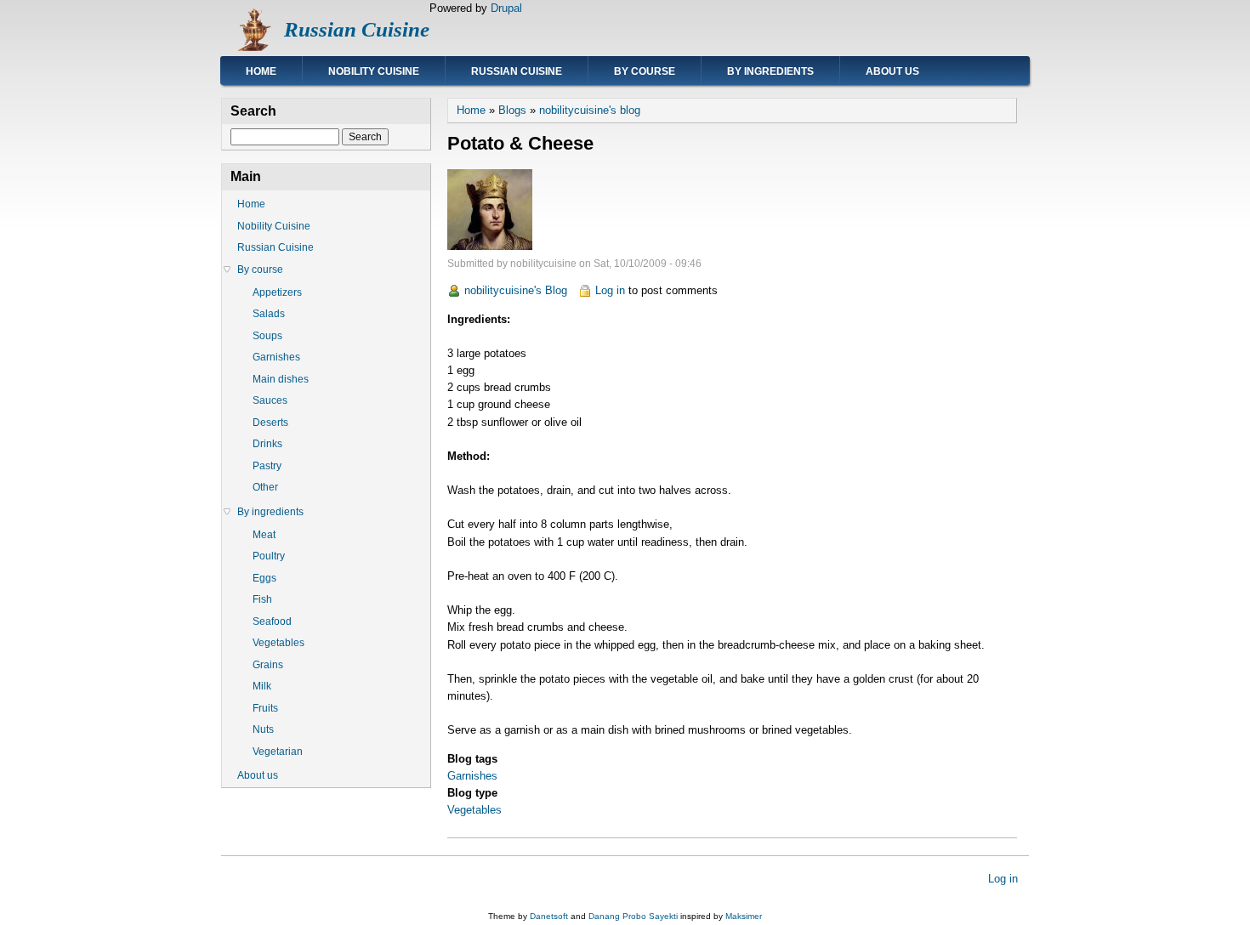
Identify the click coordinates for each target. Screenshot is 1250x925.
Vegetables (474, 809)
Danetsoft (549, 916)
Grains (268, 665)
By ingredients (770, 71)
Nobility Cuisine (373, 71)
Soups (267, 336)
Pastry (267, 466)
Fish (262, 599)
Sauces (270, 400)
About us (892, 71)
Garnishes (472, 775)
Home (261, 71)
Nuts (263, 729)
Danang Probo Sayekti (633, 916)
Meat (264, 535)
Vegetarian (278, 752)
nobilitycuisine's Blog (515, 290)
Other (265, 487)
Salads (269, 314)
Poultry (269, 556)
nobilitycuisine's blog (589, 110)
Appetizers (277, 292)
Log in (610, 290)
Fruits (265, 708)
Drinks (267, 444)
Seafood (272, 621)
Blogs (512, 110)
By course (644, 71)
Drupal (506, 8)
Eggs (264, 578)
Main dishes (281, 379)
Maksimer (743, 916)
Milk (262, 686)
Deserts (270, 422)
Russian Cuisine (356, 29)
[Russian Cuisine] (252, 47)
